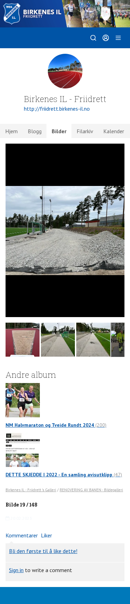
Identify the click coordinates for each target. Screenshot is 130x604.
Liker (46, 535)
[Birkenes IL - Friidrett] (65, 13)
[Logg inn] (105, 38)
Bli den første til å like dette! (43, 550)
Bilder (59, 131)
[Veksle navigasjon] (118, 38)
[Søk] (93, 38)
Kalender (113, 131)
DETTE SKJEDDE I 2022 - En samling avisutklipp (64, 474)
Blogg (35, 131)
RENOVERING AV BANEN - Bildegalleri (91, 489)
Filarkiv (85, 131)
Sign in (16, 570)
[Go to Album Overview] (23, 399)
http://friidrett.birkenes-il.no (57, 108)
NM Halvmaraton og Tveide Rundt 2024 (56, 425)
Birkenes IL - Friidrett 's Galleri (31, 489)
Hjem (11, 131)
